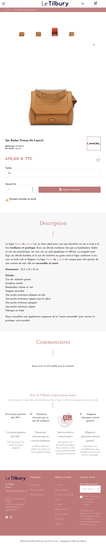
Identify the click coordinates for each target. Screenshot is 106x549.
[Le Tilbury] (55, 3)
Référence (10, 146)
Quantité (10, 184)
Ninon (18, 244)
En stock (9, 149)
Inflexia (83, 541)
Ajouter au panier (69, 189)
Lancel (29, 244)
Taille (8, 168)
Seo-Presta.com (51, 541)
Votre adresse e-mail (88, 484)
